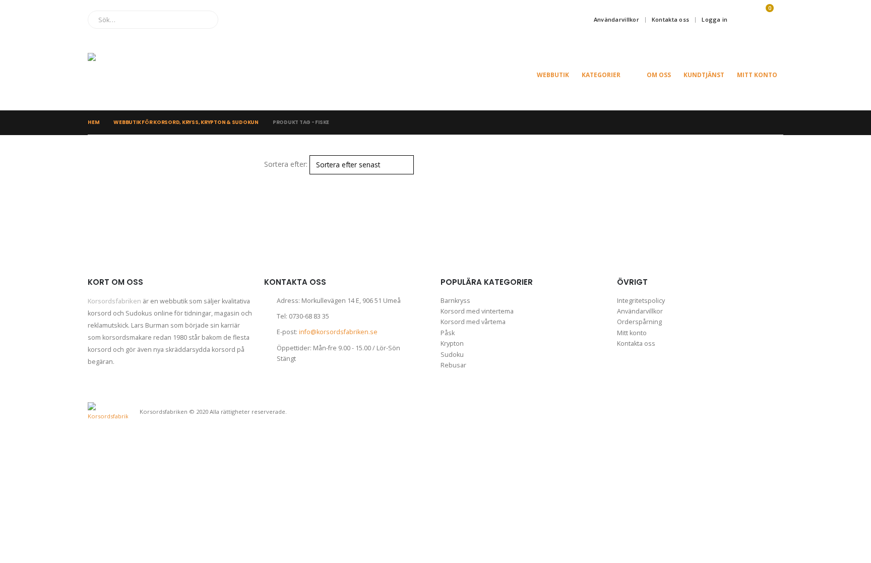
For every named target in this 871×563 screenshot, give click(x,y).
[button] (268, 180)
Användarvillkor (616, 19)
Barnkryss (455, 300)
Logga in (714, 19)
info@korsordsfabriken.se (338, 332)
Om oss (659, 75)
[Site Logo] (138, 75)
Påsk (448, 333)
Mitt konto (757, 75)
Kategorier (601, 75)
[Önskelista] (741, 20)
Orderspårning (639, 322)
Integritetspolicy (641, 300)
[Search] (203, 19)
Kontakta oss (670, 19)
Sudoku (452, 354)
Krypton (452, 343)
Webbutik (553, 75)
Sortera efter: (285, 164)
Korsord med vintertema (477, 311)
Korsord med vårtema (473, 322)
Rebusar (453, 365)
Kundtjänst (703, 75)
